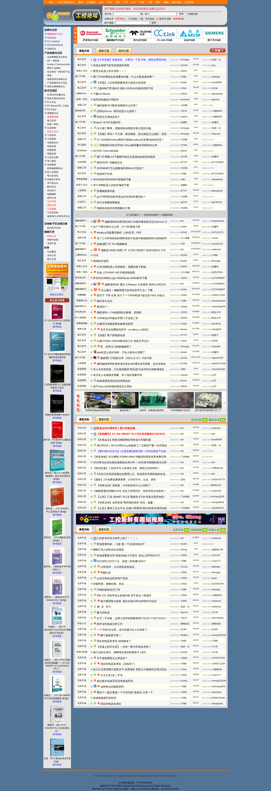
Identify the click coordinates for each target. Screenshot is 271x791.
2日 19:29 (206, 457)
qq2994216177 (219, 508)
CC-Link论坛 (53, 41)
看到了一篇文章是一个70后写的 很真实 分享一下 (125, 692)
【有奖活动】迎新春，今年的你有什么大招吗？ (124, 485)
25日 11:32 (207, 140)
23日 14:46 (207, 278)
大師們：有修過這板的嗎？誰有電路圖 (152, 410)
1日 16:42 (206, 485)
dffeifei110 (216, 485)
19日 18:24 (207, 502)
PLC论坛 (51, 102)
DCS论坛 (51, 109)
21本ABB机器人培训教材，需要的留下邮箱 (121, 266)
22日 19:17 (207, 179)
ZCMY (184, 629)
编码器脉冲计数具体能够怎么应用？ (117, 105)
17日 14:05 (207, 675)
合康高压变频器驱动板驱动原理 (115, 323)
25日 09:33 (207, 145)
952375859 (186, 151)
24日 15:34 (207, 162)
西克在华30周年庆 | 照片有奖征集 (116, 428)
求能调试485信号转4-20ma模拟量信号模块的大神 (128, 145)
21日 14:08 (207, 191)
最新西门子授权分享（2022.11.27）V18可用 (126, 358)
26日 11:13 (207, 117)
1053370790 (218, 658)
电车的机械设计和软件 (106, 99)
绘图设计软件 (53, 179)
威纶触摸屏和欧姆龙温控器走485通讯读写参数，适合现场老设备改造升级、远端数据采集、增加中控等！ (157, 363)
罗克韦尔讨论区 (90, 40)
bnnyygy (185, 59)
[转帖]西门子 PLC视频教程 (112, 244)
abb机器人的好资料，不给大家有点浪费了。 (122, 352)
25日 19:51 (207, 601)
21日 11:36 (207, 375)
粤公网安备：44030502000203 (163, 789)
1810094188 (218, 369)
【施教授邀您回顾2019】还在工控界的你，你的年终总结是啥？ (129, 490)
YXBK (184, 173)
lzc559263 (185, 652)
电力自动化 (52, 175)
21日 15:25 (207, 434)
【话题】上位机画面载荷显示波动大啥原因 (121, 82)
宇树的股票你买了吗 (108, 589)
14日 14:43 (207, 641)
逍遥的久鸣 (217, 549)
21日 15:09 (207, 364)
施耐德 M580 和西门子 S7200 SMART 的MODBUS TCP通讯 (136, 250)
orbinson (216, 249)
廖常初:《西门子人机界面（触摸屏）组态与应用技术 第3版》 (57, 476)
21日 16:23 (207, 624)
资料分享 (51, 205)
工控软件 (51, 135)
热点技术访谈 (53, 227)
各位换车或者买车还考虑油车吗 (115, 680)
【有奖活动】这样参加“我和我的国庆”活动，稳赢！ (126, 502)
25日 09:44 (207, 244)
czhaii (184, 88)
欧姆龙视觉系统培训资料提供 (113, 380)
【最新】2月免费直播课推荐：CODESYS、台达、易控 (124, 479)
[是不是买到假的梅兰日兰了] (208, 400)
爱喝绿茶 (185, 623)
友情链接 (140, 776)
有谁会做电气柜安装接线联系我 (111, 65)
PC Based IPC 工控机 (58, 106)
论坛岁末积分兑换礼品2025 (149, 8)
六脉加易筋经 (187, 658)
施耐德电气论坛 (55, 34)
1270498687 (218, 278)
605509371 (186, 266)
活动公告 (51, 255)
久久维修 (185, 238)
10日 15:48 (207, 451)
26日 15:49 (207, 474)
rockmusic (186, 226)
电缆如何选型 (101, 260)
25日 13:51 (207, 134)
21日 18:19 (207, 341)
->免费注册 (192, 14)
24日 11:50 (207, 255)
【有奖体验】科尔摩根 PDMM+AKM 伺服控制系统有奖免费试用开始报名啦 (136, 456)
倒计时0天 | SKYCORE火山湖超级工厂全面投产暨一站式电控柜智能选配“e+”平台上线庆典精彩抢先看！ (156, 445)
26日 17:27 (207, 572)
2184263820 (187, 278)
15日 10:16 (207, 630)
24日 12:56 (207, 491)
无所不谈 (51, 243)
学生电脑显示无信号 (180, 410)
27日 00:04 (207, 65)
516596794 (218, 584)
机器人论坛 (52, 131)
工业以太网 (52, 157)
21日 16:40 (207, 185)
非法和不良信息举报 (167, 776)
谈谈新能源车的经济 (104, 697)
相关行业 (51, 198)
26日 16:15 (207, 100)
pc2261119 (217, 244)
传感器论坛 (52, 142)
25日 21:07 (207, 567)
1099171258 (187, 295)
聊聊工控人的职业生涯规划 (108, 549)
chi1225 (216, 555)
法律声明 (151, 776)
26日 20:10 (207, 550)
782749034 (186, 618)
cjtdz (183, 179)
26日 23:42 (207, 555)
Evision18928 (187, 380)
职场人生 (51, 236)
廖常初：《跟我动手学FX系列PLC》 (57, 568)
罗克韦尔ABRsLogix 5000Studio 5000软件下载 (121, 278)
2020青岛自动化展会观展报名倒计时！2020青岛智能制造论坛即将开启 (134, 462)
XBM (183, 369)
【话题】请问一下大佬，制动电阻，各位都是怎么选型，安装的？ (134, 133)
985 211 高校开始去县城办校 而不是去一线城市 (124, 595)
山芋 (214, 375)
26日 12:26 (207, 60)
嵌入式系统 (52, 172)
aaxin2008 (186, 116)
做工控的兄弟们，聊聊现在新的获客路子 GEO (119, 652)
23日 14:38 (207, 290)
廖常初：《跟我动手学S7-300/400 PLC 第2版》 (57, 598)
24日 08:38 (207, 261)
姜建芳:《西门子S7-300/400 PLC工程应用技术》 (57, 728)
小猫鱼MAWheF (220, 111)
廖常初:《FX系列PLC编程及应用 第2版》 (57, 441)
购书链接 (57, 326)
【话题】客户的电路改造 (111, 335)
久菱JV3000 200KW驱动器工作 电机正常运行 (123, 340)
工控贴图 (51, 209)
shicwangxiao (187, 375)
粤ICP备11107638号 (102, 789)
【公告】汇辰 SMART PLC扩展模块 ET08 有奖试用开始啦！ (131, 496)
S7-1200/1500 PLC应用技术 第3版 (57, 322)
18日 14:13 (207, 704)
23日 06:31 (207, 301)
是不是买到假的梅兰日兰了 (208, 410)
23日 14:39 (207, 284)
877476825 (186, 162)
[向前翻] (83, 402)
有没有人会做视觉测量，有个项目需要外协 (117, 375)
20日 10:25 (207, 618)
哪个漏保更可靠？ (110, 635)
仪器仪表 (51, 146)
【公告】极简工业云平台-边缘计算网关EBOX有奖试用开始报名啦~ (135, 508)
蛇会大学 (216, 312)
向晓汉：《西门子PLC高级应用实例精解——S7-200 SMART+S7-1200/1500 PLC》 (57, 664)
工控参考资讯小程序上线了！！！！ (117, 538)
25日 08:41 (207, 250)
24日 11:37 (207, 168)
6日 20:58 (206, 698)
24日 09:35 (207, 584)
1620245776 (218, 479)
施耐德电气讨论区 (115, 40)
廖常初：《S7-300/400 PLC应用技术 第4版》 (57, 510)
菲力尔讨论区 (140, 40)
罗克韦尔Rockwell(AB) (86, 277)
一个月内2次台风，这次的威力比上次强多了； (123, 629)
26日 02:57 (207, 238)
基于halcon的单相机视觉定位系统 (112, 386)
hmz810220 (187, 680)
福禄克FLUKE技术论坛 (58, 216)
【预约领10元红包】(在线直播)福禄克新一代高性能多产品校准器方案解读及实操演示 (145, 451)
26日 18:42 (207, 94)
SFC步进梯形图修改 (108, 202)
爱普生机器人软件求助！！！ (110, 71)
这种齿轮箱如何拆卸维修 (97, 410)
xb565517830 (219, 363)
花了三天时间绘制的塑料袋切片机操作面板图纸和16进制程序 (132, 238)
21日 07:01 (207, 652)
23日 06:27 (207, 307)
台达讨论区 (189, 40)
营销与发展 (52, 239)
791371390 (186, 111)
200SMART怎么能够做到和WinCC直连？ (120, 168)
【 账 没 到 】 (102, 606)
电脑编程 (51, 194)
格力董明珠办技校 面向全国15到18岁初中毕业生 (128, 601)
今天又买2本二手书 (111, 675)
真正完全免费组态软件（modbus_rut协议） (125, 329)
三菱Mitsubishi (82, 93)
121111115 (186, 566)
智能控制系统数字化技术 (57, 414)
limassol (216, 133)
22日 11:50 (207, 324)
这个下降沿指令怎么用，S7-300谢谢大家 (116, 226)
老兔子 (215, 335)
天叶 (183, 244)
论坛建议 (51, 251)
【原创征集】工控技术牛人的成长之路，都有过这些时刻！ (126, 468)
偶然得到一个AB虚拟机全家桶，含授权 (119, 312)
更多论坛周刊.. (57, 294)
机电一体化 (52, 124)
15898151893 (218, 698)
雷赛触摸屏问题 (106, 191)
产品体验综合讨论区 (57, 83)
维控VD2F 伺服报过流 (109, 162)
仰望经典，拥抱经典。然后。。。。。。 (116, 583)
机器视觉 (51, 150)
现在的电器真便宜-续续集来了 (114, 641)
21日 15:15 (207, 358)
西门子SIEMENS (83, 76)
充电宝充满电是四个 (108, 116)
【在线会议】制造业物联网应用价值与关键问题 (124, 439)
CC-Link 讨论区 (165, 40)
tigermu (216, 99)
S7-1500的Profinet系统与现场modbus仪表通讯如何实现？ (130, 139)
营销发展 (196, 529)
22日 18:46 (207, 318)
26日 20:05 (207, 83)
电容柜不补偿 (104, 173)
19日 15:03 (207, 440)
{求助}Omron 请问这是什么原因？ (117, 111)
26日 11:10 (207, 561)
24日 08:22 (207, 595)
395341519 (186, 386)
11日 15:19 (207, 687)
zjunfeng (216, 323)
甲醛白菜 (105, 572)
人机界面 (51, 139)
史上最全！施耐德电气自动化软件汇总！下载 (127, 290)
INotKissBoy (187, 635)
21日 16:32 (207, 352)
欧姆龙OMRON (82, 110)
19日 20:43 (207, 612)
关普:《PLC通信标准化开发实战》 (57, 760)
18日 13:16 (207, 445)
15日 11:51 (207, 658)
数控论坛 (51, 186)
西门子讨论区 (214, 40)
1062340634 (187, 94)
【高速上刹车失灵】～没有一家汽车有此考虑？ (124, 646)
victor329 (216, 491)
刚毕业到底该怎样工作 (110, 623)
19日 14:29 (207, 462)
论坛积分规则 (123, 8)
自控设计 (51, 190)
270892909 (186, 145)
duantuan (217, 692)
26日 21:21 (207, 77)
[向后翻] (224, 402)
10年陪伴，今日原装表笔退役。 (118, 566)
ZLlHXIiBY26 (187, 65)
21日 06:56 (207, 647)
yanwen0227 (187, 352)
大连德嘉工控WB (189, 105)
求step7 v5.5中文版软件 (107, 122)
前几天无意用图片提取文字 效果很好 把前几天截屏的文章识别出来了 (132, 669)
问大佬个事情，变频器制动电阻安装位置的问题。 (125, 128)
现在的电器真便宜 (110, 703)
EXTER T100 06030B (105, 150)
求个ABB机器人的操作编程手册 (111, 185)
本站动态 (130, 776)
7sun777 (216, 561)
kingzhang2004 (220, 221)
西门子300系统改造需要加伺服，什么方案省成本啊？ (123, 76)
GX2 (96, 255)
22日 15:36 (207, 428)
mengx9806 (218, 502)
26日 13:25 (207, 221)
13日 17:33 (207, 538)
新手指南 (110, 8)
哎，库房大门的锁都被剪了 (115, 346)
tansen (183, 329)
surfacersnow (187, 289)
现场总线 (51, 153)
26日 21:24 (207, 544)
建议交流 (214, 419)
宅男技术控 (217, 468)
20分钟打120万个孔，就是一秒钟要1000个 (121, 561)
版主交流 (51, 259)
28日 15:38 (207, 480)
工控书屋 (51, 201)
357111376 (217, 232)
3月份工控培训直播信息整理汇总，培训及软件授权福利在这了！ (134, 474)
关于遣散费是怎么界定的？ (112, 658)
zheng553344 (188, 549)
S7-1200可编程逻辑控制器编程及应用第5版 (57, 356)
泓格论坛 (51, 48)
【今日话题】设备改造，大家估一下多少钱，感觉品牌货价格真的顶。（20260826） (145, 59)
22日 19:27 (207, 664)
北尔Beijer (82, 150)
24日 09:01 (207, 590)
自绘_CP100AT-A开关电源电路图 (116, 272)
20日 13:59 (207, 202)
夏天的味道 (103, 612)
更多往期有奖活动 (56, 98)
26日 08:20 (207, 232)
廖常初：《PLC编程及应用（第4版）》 (57, 539)
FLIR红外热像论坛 (56, 94)
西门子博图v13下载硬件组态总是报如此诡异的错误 (126, 156)
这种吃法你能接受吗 (112, 686)
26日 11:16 (207, 111)
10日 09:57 (207, 692)
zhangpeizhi (187, 306)
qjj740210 (186, 202)
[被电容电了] (125, 400)
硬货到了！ (103, 306)
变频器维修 (52, 117)
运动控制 (51, 128)
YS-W (215, 612)
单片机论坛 (52, 183)
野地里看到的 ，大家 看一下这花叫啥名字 (121, 544)
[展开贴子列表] (91, 59)
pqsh (214, 578)
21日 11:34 (207, 381)
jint (182, 221)
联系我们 (109, 776)
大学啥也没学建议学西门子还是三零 (117, 318)
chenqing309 (218, 301)
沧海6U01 (186, 76)
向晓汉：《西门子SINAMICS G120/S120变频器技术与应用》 (57, 629)
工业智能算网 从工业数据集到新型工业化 (57, 386)
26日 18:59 (207, 88)
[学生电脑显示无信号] (180, 400)
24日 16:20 (207, 157)
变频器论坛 (52, 113)
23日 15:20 (207, 272)
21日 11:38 (207, 197)
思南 (183, 479)
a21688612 (186, 156)
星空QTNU (217, 272)
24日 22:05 (207, 151)
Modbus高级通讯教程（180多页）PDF (119, 232)
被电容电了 (125, 410)
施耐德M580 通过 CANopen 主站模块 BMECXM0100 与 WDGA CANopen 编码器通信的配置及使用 (162, 284)
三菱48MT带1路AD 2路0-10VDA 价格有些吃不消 (125, 88)
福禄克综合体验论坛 (57, 79)
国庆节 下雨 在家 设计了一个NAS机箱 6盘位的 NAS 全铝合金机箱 (134, 295)
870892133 (186, 363)
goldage (216, 76)
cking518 (216, 329)
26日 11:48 (207, 105)
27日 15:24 (207, 468)
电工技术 (51, 120)
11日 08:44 (207, 669)
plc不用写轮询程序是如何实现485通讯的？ (121, 196)
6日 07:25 (206, 497)
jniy (214, 65)
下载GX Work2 (101, 93)
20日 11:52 (207, 208)
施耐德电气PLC (83, 220)
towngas (216, 589)
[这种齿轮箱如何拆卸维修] (97, 400)
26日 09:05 (207, 227)
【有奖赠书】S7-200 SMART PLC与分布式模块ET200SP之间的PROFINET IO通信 (144, 433)
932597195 (186, 255)
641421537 (186, 232)
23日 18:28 (207, 267)
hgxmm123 (217, 358)
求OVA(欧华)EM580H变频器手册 (112, 179)
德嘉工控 (81, 105)
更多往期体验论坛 (56, 86)
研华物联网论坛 (55, 168)
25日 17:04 (207, 122)
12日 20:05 (207, 508)
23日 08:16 (207, 174)
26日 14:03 (207, 635)
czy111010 (185, 358)
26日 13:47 (207, 681)
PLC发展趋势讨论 (84, 317)
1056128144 (187, 584)
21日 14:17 (207, 369)
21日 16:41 (207, 347)
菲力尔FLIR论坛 (55, 45)
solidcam (216, 538)
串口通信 (51, 161)
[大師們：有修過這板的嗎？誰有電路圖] (152, 400)
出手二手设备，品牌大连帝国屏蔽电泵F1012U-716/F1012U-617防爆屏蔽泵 (140, 618)
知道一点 (216, 59)
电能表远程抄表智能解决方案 (113, 208)
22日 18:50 (207, 312)
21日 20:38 (207, 335)
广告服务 (119, 776)
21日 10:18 (207, 386)
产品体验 (185, 456)
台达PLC (81, 202)
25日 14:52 (207, 128)
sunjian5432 (187, 323)
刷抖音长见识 (104, 301)
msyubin (216, 346)
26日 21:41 (207, 71)
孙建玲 (184, 122)
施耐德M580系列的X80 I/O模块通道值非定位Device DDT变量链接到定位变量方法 (152, 221)
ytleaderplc (217, 94)
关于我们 (98, 776)
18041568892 (188, 71)
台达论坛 (51, 37)
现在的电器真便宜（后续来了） (118, 663)
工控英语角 (52, 212)
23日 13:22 (207, 295)
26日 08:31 (207, 578)
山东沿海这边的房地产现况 (112, 578)
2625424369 (187, 318)
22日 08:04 (207, 329)
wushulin (185, 99)
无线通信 (51, 164)
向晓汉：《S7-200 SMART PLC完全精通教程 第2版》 (57, 697)
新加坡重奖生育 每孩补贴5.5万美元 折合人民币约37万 (128, 555)
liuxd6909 (186, 82)
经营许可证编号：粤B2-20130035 (130, 789)
